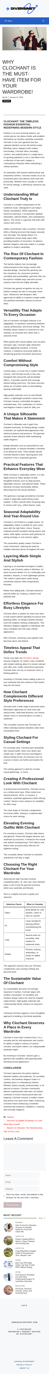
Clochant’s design (31, 658)
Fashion (7, 101)
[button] (43, 20)
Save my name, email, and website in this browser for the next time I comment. (24, 1196)
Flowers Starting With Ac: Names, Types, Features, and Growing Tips (25, 1241)
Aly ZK (4, 97)
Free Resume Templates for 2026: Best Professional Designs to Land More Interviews (25, 1278)
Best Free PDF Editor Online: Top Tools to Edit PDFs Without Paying (24, 1265)
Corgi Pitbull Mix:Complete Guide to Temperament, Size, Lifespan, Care (25, 1253)
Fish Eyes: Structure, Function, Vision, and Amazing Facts (23, 1291)
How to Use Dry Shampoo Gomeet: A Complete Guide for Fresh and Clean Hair (25, 1228)
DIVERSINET (26, 1334)
